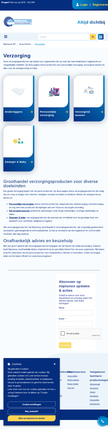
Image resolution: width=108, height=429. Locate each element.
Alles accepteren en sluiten (31, 418)
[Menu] (5, 36)
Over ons (70, 388)
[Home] (32, 21)
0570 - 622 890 (28, 2)
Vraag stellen (72, 376)
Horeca (92, 392)
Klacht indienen (73, 380)
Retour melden (72, 384)
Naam (61, 308)
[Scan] (101, 36)
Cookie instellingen (31, 404)
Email (62, 319)
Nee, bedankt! (31, 411)
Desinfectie (94, 396)
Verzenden (65, 345)
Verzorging (94, 388)
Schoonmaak (95, 384)
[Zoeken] (93, 37)
